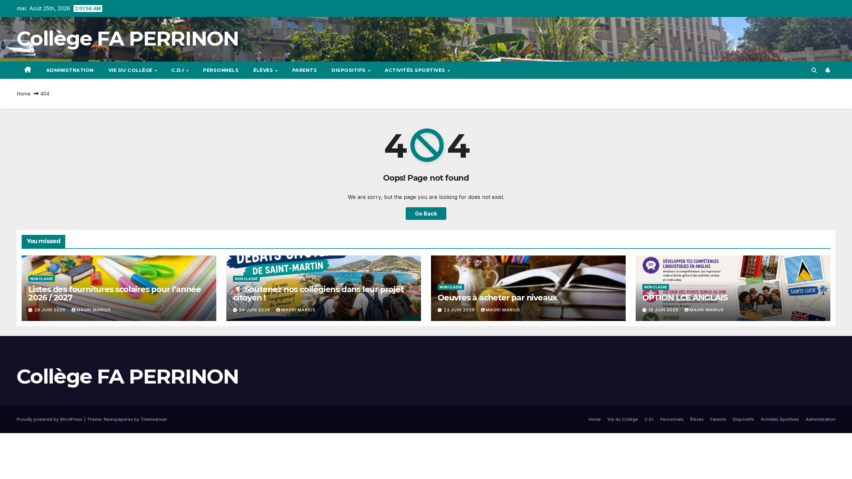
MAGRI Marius (94, 309)
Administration (70, 70)
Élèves (264, 70)
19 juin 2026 (664, 309)
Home (24, 93)
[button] (814, 70)
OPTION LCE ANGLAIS (684, 297)
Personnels (221, 70)
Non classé (41, 279)
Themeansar (153, 419)
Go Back (426, 213)
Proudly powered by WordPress (50, 419)
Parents (304, 70)
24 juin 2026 (255, 309)
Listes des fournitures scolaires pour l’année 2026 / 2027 (114, 293)
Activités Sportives (416, 70)
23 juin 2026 (460, 309)
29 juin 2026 (50, 309)
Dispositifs (349, 70)
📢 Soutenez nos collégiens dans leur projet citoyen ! (318, 293)
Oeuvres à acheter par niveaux (497, 297)
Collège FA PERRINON (128, 38)
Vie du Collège (131, 70)
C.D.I (178, 70)
